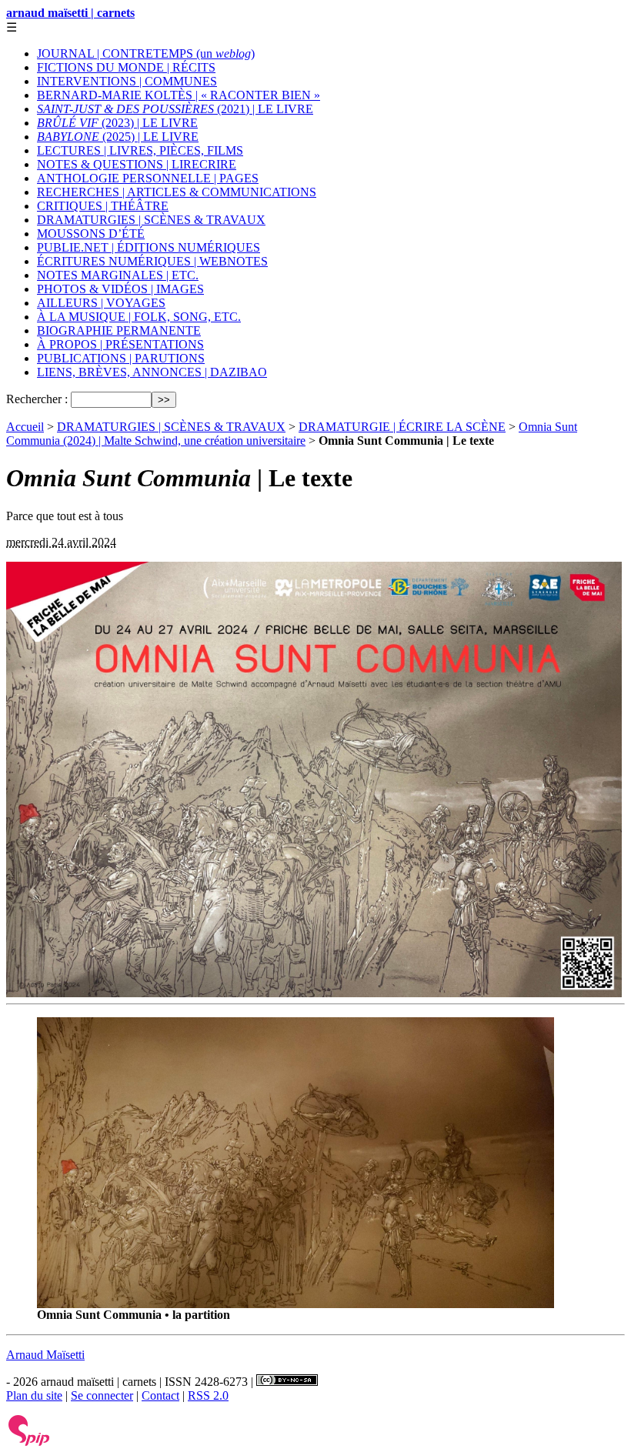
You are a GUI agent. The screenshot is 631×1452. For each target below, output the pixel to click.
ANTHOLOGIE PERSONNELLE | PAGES (148, 178)
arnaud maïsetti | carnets (70, 12)
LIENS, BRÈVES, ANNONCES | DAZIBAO (152, 372)
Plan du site (34, 1395)
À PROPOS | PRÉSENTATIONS (120, 344)
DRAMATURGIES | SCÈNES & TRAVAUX (151, 219)
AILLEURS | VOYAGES (101, 302)
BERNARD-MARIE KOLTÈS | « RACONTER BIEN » (178, 95)
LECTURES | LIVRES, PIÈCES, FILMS (140, 150)
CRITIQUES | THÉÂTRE (103, 205)
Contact (160, 1395)
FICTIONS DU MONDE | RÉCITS (126, 67)
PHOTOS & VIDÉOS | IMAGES (120, 288)
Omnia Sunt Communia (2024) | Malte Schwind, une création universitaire (291, 433)
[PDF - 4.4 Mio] (295, 1303)
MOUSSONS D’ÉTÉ (91, 233)
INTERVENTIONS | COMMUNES (127, 81)
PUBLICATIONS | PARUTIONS (121, 358)
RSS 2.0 (208, 1395)
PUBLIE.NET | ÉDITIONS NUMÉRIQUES (148, 247)
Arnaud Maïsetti (45, 1354)
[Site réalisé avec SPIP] (29, 1442)
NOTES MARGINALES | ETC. (118, 275)
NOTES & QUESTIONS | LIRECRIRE (136, 164)
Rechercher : (37, 399)
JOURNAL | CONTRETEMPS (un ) (146, 53)
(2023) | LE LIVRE (117, 122)
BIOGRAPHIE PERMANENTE (119, 330)
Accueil (25, 426)
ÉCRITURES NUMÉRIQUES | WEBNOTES (152, 261)
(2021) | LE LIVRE (175, 108)
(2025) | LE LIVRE (118, 136)
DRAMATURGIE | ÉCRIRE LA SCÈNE (402, 426)
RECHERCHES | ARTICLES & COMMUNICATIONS (176, 192)
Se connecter (102, 1395)
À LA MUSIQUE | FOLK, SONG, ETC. (139, 316)
